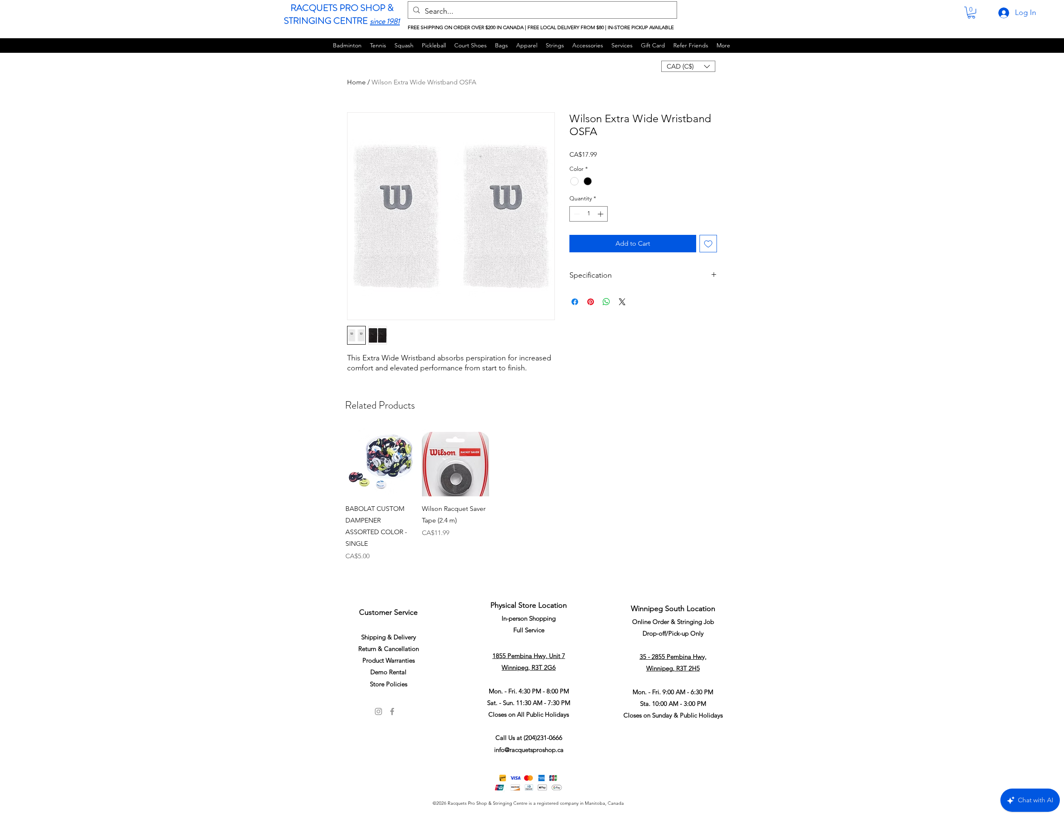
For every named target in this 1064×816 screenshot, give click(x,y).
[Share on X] (622, 302)
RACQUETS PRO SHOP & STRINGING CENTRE (339, 14)
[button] (971, 13)
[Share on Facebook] (575, 302)
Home (356, 82)
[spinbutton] (588, 214)
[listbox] (688, 66)
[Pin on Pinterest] (591, 302)
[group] (532, 505)
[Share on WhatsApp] (606, 302)
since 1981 (385, 21)
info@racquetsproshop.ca (529, 750)
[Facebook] (392, 711)
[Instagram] (378, 711)
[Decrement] (576, 214)
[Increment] (601, 214)
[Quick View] (379, 462)
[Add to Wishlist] (708, 243)
